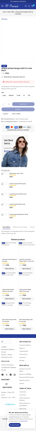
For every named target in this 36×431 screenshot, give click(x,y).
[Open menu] (2, 6)
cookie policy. (24, 421)
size (2, 92)
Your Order (22, 395)
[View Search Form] (26, 6)
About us (22, 348)
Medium (11, 95)
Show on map (5, 361)
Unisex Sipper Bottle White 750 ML (19, 214)
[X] (6, 375)
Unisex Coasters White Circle (17, 204)
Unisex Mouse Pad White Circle (18, 194)
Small (18, 95)
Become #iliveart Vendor (26, 377)
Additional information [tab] (20, 227)
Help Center (22, 408)
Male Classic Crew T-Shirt (16, 173)
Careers (21, 383)
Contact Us (22, 357)
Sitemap (21, 360)
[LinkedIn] (11, 375)
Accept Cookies (14, 425)
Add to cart (23, 104)
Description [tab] (6, 227)
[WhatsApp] (15, 375)
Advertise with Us (24, 380)
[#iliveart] (12, 6)
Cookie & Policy (23, 351)
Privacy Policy (23, 354)
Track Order (22, 392)
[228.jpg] (18, 40)
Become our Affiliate (25, 374)
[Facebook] (2, 375)
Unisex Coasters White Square (18, 183)
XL (24, 95)
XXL (29, 95)
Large (4, 95)
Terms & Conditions (25, 345)
